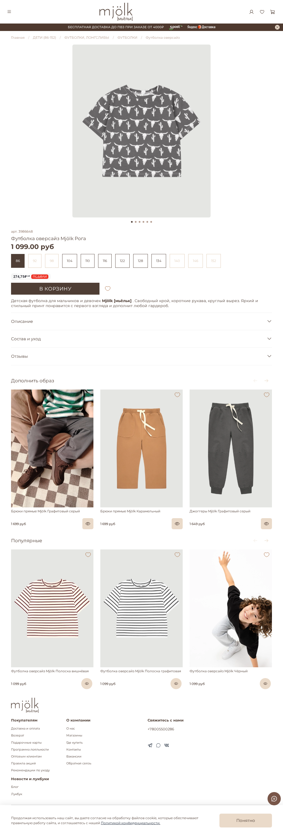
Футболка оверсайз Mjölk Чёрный (219, 671)
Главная (18, 37)
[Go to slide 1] (132, 222)
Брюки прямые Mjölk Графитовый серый (45, 511)
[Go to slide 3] (139, 222)
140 (177, 261)
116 (105, 261)
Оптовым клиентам (26, 756)
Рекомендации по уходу (30, 770)
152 (213, 261)
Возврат (17, 735)
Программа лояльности (30, 749)
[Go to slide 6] (151, 222)
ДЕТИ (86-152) (44, 37)
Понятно (245, 820)
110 (87, 261)
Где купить (74, 742)
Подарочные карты (26, 742)
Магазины (74, 735)
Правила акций (23, 763)
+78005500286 (161, 729)
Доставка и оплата (25, 728)
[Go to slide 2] (136, 222)
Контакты (73, 749)
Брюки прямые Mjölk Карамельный (130, 511)
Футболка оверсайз (163, 37)
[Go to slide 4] (143, 222)
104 (69, 261)
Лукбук (16, 794)
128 (140, 261)
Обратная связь (78, 763)
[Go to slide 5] (147, 222)
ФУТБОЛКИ (127, 37)
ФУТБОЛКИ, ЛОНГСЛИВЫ (86, 37)
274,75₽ (21, 277)
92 (35, 261)
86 (18, 261)
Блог (15, 787)
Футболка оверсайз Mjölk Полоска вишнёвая (50, 671)
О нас (70, 728)
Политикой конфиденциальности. (130, 823)
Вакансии (74, 756)
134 (158, 261)
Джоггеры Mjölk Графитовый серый (220, 511)
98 (52, 261)
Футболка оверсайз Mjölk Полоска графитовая (140, 671)
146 (195, 261)
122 (122, 261)
